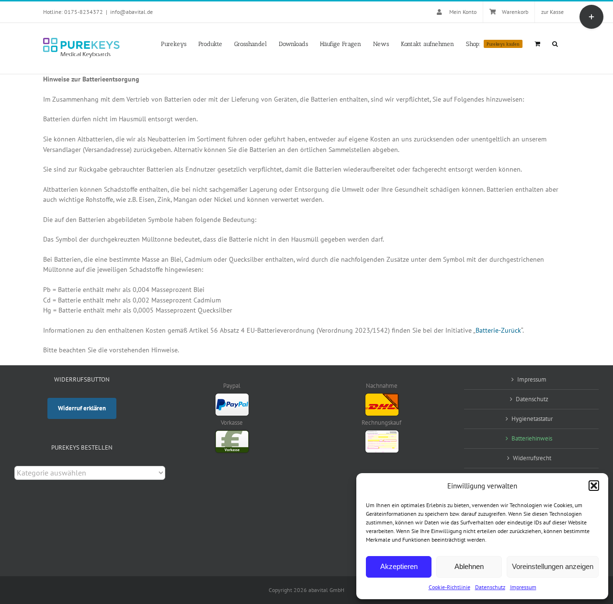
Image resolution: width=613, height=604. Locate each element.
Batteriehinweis (531, 438)
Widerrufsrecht (532, 458)
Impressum (523, 587)
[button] (594, 485)
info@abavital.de (131, 11)
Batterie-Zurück (498, 330)
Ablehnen (469, 566)
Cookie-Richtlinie (449, 587)
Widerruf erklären (82, 408)
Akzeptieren (399, 566)
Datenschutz (490, 587)
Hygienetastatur (532, 419)
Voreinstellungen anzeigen (552, 566)
